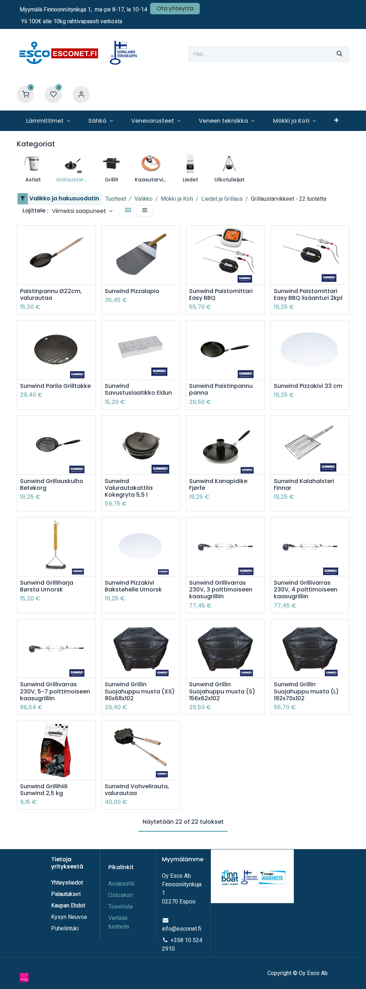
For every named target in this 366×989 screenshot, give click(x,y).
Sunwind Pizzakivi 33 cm (308, 386)
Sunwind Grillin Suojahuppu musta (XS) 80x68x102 (140, 691)
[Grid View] (128, 211)
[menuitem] (48, 121)
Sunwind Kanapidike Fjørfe (218, 484)
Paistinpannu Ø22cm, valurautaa (51, 294)
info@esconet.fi (181, 928)
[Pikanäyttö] (91, 237)
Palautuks (63, 894)
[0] (25, 94)
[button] (82, 211)
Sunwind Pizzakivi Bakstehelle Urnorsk (133, 586)
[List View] (144, 211)
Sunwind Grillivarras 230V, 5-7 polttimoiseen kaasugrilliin (55, 691)
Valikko (143, 198)
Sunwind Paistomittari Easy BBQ (221, 294)
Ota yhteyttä (175, 8)
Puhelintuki (65, 928)
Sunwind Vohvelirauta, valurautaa (137, 789)
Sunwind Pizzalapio (132, 291)
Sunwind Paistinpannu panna (221, 389)
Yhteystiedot (67, 882)
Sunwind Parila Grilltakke (55, 386)
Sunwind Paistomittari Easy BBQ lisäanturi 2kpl (308, 294)
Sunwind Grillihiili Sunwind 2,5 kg (44, 789)
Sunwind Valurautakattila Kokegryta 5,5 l (129, 488)
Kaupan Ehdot (68, 905)
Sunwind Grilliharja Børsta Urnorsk (46, 586)
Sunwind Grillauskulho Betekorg (51, 484)
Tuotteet (115, 198)
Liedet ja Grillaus (222, 198)
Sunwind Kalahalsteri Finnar (304, 484)
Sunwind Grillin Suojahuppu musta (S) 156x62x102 (222, 691)
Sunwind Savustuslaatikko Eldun (138, 389)
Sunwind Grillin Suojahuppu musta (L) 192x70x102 (306, 691)
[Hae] (339, 54)
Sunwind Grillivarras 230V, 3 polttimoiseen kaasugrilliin (220, 589)
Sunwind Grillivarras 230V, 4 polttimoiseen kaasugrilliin (305, 589)
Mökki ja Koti (177, 198)
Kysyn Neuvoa (69, 917)
